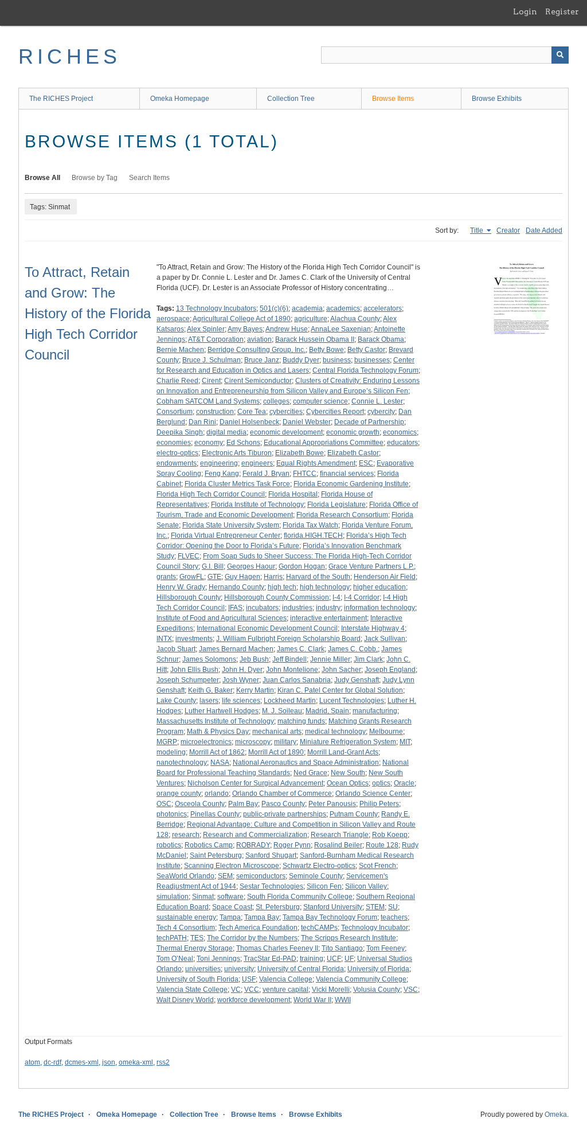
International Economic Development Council (267, 628)
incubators (262, 608)
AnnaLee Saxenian (341, 329)
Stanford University (332, 907)
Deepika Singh (179, 432)
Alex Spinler (206, 329)
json (108, 1062)
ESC (366, 463)
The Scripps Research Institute (348, 938)
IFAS (235, 608)
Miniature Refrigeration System (348, 742)
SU (393, 907)
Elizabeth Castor (353, 453)
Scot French (377, 866)
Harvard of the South (318, 577)
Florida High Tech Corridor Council (210, 494)
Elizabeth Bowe (299, 453)
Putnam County (354, 814)
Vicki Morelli (331, 990)
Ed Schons (243, 443)
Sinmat (203, 897)
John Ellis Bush (194, 670)
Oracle (404, 783)
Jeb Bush (254, 659)
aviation (259, 339)
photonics (171, 814)
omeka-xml (136, 1062)
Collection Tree (291, 99)
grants (166, 577)
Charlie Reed (177, 381)
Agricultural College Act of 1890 (242, 319)
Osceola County (200, 804)
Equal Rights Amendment (315, 463)
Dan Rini (202, 422)
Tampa (230, 917)
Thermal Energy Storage (194, 948)
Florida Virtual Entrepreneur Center (225, 535)
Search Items (149, 178)
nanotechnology (181, 762)
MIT (405, 742)
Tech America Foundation (258, 928)
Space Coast (232, 907)
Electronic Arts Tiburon (237, 453)
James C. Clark (300, 649)
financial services (347, 474)
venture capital (285, 990)
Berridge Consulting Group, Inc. (257, 350)
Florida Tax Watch (310, 525)
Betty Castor (366, 350)
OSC (163, 804)
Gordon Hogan (302, 566)
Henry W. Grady (180, 587)
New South (348, 773)
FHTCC (304, 474)
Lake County (176, 701)
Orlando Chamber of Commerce (282, 793)
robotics (168, 845)
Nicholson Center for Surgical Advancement (255, 783)
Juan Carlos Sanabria (297, 680)
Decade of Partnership (369, 422)
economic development (286, 432)
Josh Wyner (240, 680)
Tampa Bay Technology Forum (330, 917)
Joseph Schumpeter (187, 680)
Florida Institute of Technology (257, 505)
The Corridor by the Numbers (252, 938)
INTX (164, 639)
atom (32, 1062)
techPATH (171, 938)
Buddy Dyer (301, 360)
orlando (217, 793)
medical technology (335, 732)
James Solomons (209, 659)
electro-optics (177, 453)
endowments (176, 463)
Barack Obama (381, 339)
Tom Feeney (385, 948)
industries (297, 608)
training (311, 959)
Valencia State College (192, 990)
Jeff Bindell (289, 659)
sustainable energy (186, 917)
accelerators (382, 308)
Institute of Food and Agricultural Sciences (221, 618)
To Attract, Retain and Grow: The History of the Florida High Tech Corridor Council (88, 313)
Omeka (556, 1115)
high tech (282, 587)
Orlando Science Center (372, 793)
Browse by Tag (95, 178)
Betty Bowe (326, 350)
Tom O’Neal (174, 959)
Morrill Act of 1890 (276, 752)
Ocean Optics (348, 783)
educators (402, 443)
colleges (276, 401)
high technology (325, 587)
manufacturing (375, 711)
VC (236, 990)
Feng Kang (222, 474)
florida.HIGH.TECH (313, 535)
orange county (178, 793)
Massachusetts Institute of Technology (215, 721)
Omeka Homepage (179, 99)
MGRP (166, 742)
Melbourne (386, 732)
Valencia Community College (361, 979)
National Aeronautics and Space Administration (306, 762)
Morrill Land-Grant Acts (342, 752)
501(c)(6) (274, 308)
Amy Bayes (245, 329)
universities (203, 969)
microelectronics (206, 742)
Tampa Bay (261, 917)
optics (381, 783)
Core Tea (251, 412)
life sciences (241, 701)
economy (208, 443)
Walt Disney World (185, 1000)
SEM (225, 876)
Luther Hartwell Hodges (222, 711)
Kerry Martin (255, 690)
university (239, 969)
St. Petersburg (278, 907)
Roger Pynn (292, 845)
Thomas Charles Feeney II (277, 948)
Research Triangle (340, 835)
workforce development (253, 1000)
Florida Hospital (293, 494)
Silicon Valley (366, 886)
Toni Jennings (218, 959)
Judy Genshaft (356, 680)
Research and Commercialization (255, 835)
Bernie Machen (180, 350)
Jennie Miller (330, 659)
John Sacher (341, 670)
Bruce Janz (261, 360)
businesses (372, 360)
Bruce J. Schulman (211, 360)
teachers (394, 917)
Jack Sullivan (384, 639)
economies (173, 443)
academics (343, 308)
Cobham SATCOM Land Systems (208, 401)
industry (328, 608)
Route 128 (382, 845)
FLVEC (188, 556)
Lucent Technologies (351, 701)
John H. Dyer (242, 670)
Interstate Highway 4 (373, 628)
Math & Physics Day (218, 732)
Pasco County (283, 804)
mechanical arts (277, 732)
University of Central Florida (300, 969)
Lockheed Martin (290, 701)
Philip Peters (379, 804)
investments (194, 639)
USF (249, 979)
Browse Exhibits (497, 99)
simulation (172, 897)
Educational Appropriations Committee (323, 443)
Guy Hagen (242, 577)
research (185, 835)
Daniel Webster (307, 422)
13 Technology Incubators (216, 308)
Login (525, 11)
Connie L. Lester (377, 401)
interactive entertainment (328, 618)
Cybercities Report (335, 412)
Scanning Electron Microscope (231, 866)
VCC (251, 990)
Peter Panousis (332, 804)
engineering (219, 463)
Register (562, 11)
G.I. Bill (213, 566)
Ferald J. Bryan (265, 474)
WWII (343, 1000)
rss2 (163, 1062)
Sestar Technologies (271, 886)
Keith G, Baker (210, 690)
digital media (226, 432)
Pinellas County (215, 814)
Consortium (174, 412)
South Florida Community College (300, 897)
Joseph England (390, 670)
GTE (214, 577)
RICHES (69, 56)
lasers (208, 701)
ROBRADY (253, 845)
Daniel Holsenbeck (249, 422)
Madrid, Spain (327, 711)
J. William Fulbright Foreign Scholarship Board (288, 639)
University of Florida (378, 969)
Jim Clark (368, 659)
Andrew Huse (286, 329)
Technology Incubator (374, 928)
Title (477, 230)
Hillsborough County (188, 597)
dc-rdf (52, 1062)
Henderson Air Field (385, 577)
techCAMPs (319, 928)
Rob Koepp (390, 835)
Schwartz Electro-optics (319, 866)
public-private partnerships (284, 814)
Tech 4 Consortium (185, 928)
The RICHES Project (61, 99)
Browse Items (393, 99)
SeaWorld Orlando (185, 876)
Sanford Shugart (270, 855)
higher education (379, 587)
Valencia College (285, 979)
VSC (411, 990)
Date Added (544, 230)
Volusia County (376, 990)
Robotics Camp (209, 845)
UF (349, 959)
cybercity (381, 412)
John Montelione (292, 670)
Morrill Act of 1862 (217, 752)
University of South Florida (197, 979)
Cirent (211, 381)
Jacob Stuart (175, 649)
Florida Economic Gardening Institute (351, 484)
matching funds (301, 721)
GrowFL (191, 577)
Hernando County (236, 587)
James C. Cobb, (353, 649)
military (285, 742)
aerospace (173, 319)
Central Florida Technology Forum (365, 370)
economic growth (352, 432)
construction (215, 412)
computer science (320, 401)
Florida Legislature (336, 505)
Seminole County (316, 876)
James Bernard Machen (236, 649)
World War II (312, 1000)
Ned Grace (310, 773)
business (337, 360)
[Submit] (560, 55)
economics (400, 432)
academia (307, 308)
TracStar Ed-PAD (270, 959)
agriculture (310, 319)
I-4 (336, 597)
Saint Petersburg (216, 855)
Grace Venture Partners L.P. (371, 566)
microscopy (253, 742)
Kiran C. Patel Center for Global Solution (340, 690)
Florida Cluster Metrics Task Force (237, 484)
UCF (334, 959)
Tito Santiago (342, 948)
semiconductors (260, 876)
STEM (375, 907)
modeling (171, 752)
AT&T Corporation (216, 339)
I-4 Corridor (361, 597)
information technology (379, 608)
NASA (219, 762)
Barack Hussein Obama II (314, 339)
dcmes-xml (82, 1062)
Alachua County (355, 319)
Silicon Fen (324, 886)
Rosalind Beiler (338, 845)
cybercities (286, 412)
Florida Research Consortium (342, 515)
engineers (257, 463)
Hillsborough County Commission (276, 597)
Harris (273, 577)
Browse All (42, 178)
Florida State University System (230, 525)
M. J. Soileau (282, 711)
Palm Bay (243, 804)
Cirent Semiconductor (258, 381)
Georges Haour (251, 566)
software (230, 897)
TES (197, 938)
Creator (508, 230)
